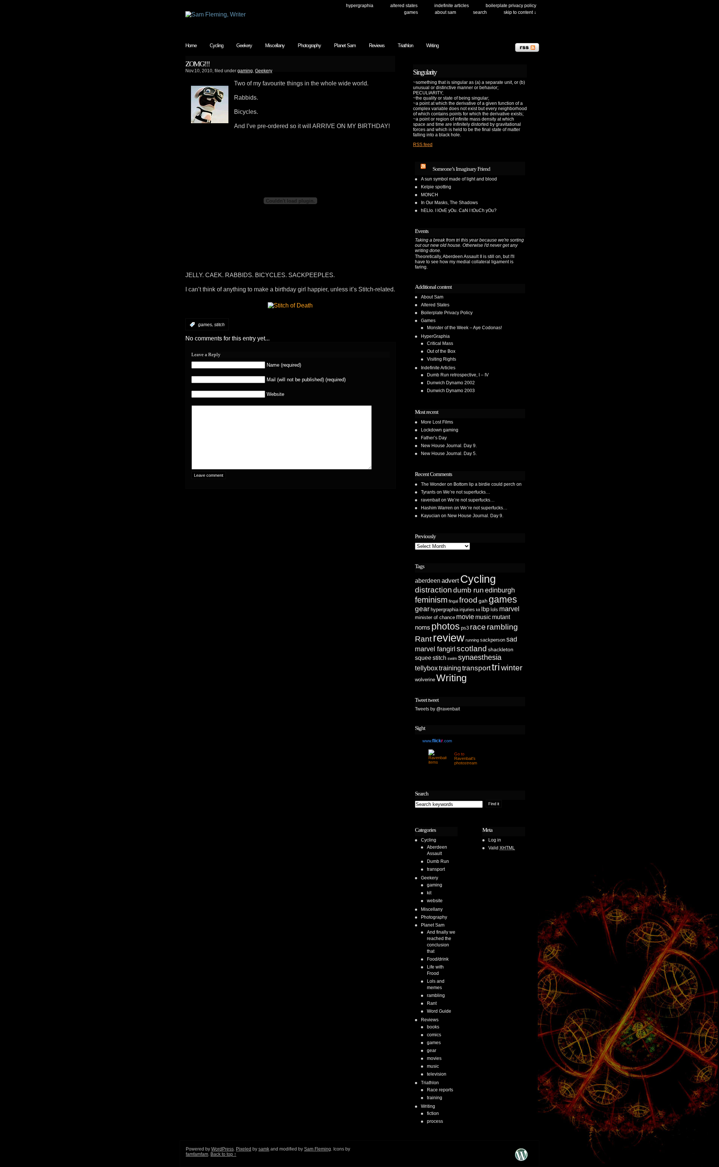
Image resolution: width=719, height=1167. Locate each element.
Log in (494, 840)
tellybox (426, 668)
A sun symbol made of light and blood (459, 179)
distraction (433, 589)
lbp (485, 609)
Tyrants (428, 492)
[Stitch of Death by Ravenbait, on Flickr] (290, 305)
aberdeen (427, 581)
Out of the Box (441, 351)
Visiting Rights (441, 359)
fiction (433, 1113)
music (483, 617)
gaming (245, 70)
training (450, 668)
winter (511, 667)
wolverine (425, 679)
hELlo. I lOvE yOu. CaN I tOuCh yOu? (459, 210)
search (480, 12)
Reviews (377, 45)
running (472, 640)
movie (465, 617)
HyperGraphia (359, 5)
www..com (437, 741)
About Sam (445, 12)
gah (483, 601)
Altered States (404, 5)
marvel (509, 609)
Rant (423, 638)
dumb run (468, 590)
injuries (467, 609)
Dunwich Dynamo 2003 (451, 390)
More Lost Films (437, 422)
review (448, 638)
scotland (471, 648)
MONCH (429, 194)
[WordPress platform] (521, 1161)
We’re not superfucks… (466, 492)
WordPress (222, 1149)
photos (445, 626)
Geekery (244, 45)
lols (494, 609)
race (478, 626)
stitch (219, 324)
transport (476, 668)
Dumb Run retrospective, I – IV (458, 375)
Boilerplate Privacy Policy (511, 5)
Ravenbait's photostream (465, 760)
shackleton (500, 649)
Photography (309, 45)
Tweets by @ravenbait (437, 709)
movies (434, 1058)
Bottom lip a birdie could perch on (487, 484)
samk (263, 1149)
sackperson (492, 640)
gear (422, 609)
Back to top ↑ (223, 1154)
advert (450, 580)
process (435, 1121)
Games (411, 12)
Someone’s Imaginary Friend (461, 169)
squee (423, 658)
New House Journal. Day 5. (449, 453)
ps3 (465, 628)
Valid (501, 848)
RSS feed (423, 144)
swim (452, 658)
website (435, 900)
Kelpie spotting (436, 187)
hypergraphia (444, 609)
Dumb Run (438, 861)
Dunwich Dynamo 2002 (451, 382)
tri (496, 667)
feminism (431, 599)
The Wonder (433, 484)
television (436, 1074)
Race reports (440, 1089)
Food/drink (438, 959)
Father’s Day (434, 437)
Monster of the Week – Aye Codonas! (464, 327)
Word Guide (439, 1011)
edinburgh (500, 590)
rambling (502, 626)
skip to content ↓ (520, 12)
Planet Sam (345, 45)
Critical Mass (440, 343)
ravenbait (430, 500)
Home (191, 45)
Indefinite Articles (451, 5)
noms (422, 627)
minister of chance (435, 617)
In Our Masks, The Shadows (449, 202)
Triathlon (405, 45)
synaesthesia (479, 657)
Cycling (216, 45)
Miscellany (275, 45)
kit (478, 609)
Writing (432, 45)
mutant (501, 617)
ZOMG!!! (197, 64)
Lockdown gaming (439, 430)
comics (434, 1034)
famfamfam (197, 1154)
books (433, 1027)
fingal (453, 601)
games (205, 324)
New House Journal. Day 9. (449, 445)
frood (468, 599)
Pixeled (243, 1149)
